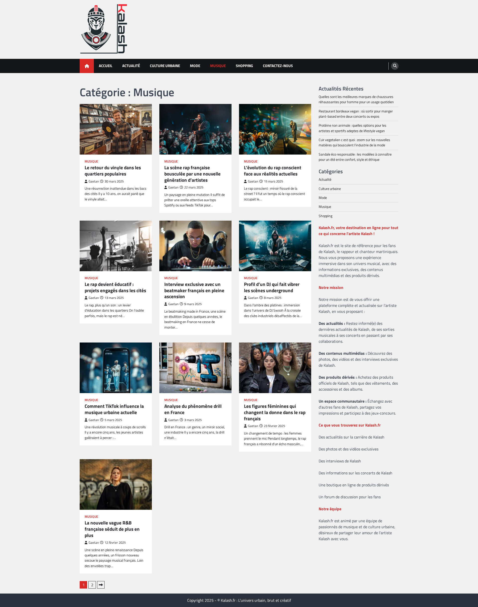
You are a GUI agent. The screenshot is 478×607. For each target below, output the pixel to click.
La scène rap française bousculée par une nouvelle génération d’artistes (192, 174)
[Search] (395, 66)
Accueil (105, 66)
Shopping (244, 66)
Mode (195, 66)
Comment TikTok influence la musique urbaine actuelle (114, 409)
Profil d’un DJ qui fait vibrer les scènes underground (271, 287)
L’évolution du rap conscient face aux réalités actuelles (272, 171)
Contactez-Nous (278, 66)
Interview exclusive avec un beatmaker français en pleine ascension (194, 290)
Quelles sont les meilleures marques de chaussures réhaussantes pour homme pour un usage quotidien (356, 99)
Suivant (101, 585)
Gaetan (94, 181)
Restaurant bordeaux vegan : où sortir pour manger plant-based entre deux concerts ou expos (356, 113)
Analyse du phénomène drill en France (193, 409)
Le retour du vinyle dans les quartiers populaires (113, 171)
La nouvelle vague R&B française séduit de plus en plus (112, 529)
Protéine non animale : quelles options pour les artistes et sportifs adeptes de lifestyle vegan (352, 128)
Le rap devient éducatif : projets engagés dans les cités (115, 287)
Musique (218, 66)
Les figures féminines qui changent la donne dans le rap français (274, 412)
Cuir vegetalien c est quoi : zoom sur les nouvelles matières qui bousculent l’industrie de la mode (354, 142)
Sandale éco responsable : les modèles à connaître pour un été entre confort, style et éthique (355, 157)
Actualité (131, 66)
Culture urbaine (165, 66)
